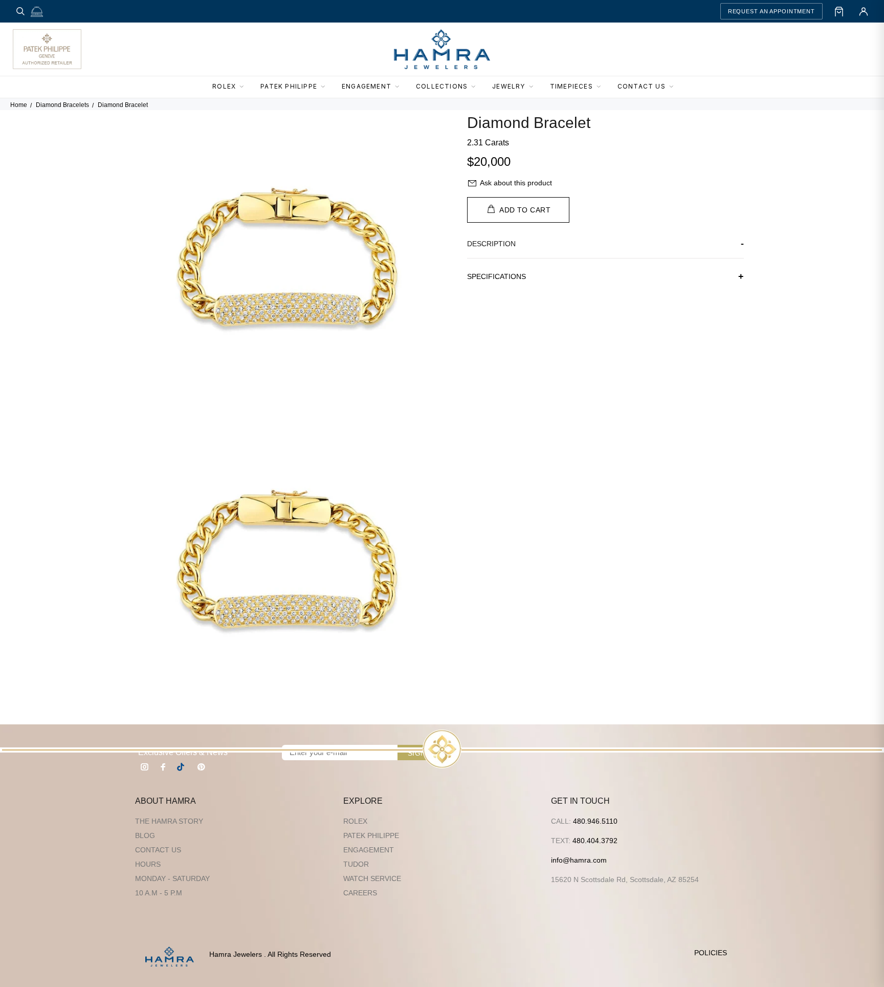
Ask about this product (516, 183)
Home (18, 105)
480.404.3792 (594, 840)
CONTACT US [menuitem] (641, 86)
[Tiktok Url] (182, 767)
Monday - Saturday (172, 878)
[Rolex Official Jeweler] (833, 49)
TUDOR (356, 864)
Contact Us (158, 850)
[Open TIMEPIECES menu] (601, 87)
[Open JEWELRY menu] (534, 87)
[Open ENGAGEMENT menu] (400, 87)
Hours (148, 864)
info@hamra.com (579, 860)
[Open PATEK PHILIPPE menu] (326, 87)
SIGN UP (423, 753)
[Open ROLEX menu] (244, 87)
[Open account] (863, 11)
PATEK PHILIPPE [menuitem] (288, 86)
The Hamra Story (169, 821)
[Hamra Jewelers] (442, 49)
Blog (145, 835)
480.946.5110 (595, 821)
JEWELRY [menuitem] (508, 86)
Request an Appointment (771, 11)
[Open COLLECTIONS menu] (476, 87)
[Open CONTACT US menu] (674, 87)
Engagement (368, 850)
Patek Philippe (371, 835)
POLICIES (710, 953)
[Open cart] (839, 11)
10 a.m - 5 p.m (158, 893)
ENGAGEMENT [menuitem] (366, 86)
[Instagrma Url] (144, 767)
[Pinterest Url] (201, 767)
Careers (360, 893)
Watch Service (372, 878)
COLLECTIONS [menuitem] (442, 86)
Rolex (355, 821)
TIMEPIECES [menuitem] (571, 86)
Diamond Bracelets (62, 105)
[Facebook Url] (163, 767)
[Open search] (20, 11)
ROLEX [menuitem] (224, 86)
